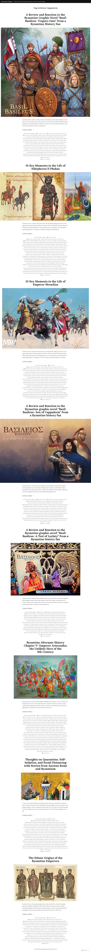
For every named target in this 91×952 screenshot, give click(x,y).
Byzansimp (26, 140)
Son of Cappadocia (34, 520)
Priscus (39, 391)
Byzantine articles (52, 133)
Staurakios (59, 846)
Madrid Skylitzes (40, 152)
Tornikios (48, 521)
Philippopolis (43, 154)
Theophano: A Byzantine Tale (56, 155)
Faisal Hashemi (40, 734)
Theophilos (36, 941)
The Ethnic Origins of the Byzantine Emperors (45, 859)
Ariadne (65, 135)
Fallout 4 (64, 831)
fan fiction (46, 734)
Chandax (59, 254)
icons (64, 737)
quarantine (40, 842)
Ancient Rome (36, 824)
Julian (44, 836)
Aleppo (40, 240)
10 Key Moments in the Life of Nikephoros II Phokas (45, 167)
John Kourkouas (54, 261)
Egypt (61, 380)
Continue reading (27, 130)
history (43, 150)
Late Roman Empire (26, 387)
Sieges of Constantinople (43, 746)
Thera (64, 748)
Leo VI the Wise (34, 263)
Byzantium (64, 147)
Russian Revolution (26, 846)
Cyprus (65, 256)
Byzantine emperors (53, 142)
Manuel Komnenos (48, 152)
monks (51, 839)
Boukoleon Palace (43, 244)
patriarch (38, 744)
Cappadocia (27, 148)
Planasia (54, 841)
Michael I (58, 837)
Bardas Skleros (50, 137)
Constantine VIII (47, 148)
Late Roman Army (59, 385)
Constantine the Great (45, 926)
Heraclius (50, 382)
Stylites (63, 846)
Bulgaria (45, 138)
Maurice (41, 387)
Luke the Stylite (52, 514)
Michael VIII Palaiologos (38, 839)
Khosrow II (46, 385)
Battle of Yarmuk (46, 370)
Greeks (54, 259)
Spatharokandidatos (55, 271)
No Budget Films (36, 154)
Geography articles (42, 919)
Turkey (48, 157)
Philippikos (42, 744)
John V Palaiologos (63, 834)
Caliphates (46, 379)
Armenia (31, 242)
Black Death (63, 825)
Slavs (54, 396)
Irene (49, 832)
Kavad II (64, 384)
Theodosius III (47, 748)
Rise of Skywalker (47, 842)
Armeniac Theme (26, 720)
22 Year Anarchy (28, 717)
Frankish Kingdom (53, 734)
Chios (51, 511)
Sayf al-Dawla (32, 271)
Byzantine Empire (63, 142)
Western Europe (49, 751)
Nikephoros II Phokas (46, 264)
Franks (59, 734)
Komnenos (56, 627)
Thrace (64, 155)
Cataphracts (54, 254)
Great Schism (31, 735)
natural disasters (55, 742)
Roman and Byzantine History (60, 154)
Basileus (41, 138)
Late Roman (52, 385)
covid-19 (38, 831)
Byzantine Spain (50, 375)
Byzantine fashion (37, 143)
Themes (41, 748)
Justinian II (50, 739)
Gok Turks (37, 382)
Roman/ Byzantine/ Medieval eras (55, 239)
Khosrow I (41, 385)
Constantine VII (25, 256)
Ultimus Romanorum (53, 273)
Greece (39, 150)
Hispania (27, 737)
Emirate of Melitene (61, 257)
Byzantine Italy (63, 249)
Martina (37, 387)
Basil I (24, 244)
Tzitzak (46, 749)
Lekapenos (45, 514)
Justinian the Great (57, 384)
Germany (35, 259)
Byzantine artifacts (35, 372)
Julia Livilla (25, 836)
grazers (33, 832)
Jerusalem (29, 384)
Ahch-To (54, 822)
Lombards (34, 741)
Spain (53, 746)
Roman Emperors (62, 268)
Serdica (35, 155)
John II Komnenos (26, 834)
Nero (55, 839)
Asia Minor (29, 137)
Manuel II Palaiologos (29, 936)
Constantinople (54, 148)
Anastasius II (38, 718)
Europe (35, 150)
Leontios (29, 741)
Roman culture (55, 268)
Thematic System (39, 273)
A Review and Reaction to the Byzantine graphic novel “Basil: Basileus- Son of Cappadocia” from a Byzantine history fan (45, 410)
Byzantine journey (36, 145)
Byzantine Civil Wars (27, 142)
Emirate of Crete (53, 257)
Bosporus (53, 370)
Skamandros (50, 396)
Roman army (40, 268)
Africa (41, 368)
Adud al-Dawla (42, 135)
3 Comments (46, 753)
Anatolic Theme (45, 718)
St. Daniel (44, 846)
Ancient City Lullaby (51, 240)
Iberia (25, 384)
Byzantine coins (28, 247)
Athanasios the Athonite (44, 242)
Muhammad (64, 387)
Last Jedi (53, 836)
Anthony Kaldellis (51, 613)
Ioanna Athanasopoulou (57, 150)
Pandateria (40, 841)
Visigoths (63, 749)
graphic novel (52, 625)
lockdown (46, 837)
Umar (59, 397)
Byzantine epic (29, 143)
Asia (26, 137)
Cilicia (63, 254)
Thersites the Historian (30, 749)
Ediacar (56, 513)
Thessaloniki (43, 521)
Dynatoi (25, 257)
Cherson (34, 729)
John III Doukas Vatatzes (36, 834)
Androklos (51, 718)
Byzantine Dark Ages (27, 724)
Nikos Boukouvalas (35, 518)
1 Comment (46, 943)
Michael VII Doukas (28, 839)
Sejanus (33, 846)
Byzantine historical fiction (58, 143)
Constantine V (37, 730)
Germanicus (28, 832)
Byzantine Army (48, 140)
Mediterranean (34, 742)
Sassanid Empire (59, 394)
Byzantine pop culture (53, 145)
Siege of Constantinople (41, 396)
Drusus (46, 831)
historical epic (32, 737)
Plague (50, 841)
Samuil (32, 155)
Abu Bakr (38, 368)
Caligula (65, 827)
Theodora (25, 848)
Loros (38, 741)
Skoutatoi (48, 271)
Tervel (65, 746)
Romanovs (49, 844)
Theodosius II (30, 848)
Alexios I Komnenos (28, 824)
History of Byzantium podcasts (30, 627)
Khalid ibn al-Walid (30, 385)
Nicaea (57, 839)
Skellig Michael (38, 846)
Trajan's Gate (43, 157)
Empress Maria (62, 732)
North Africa (38, 389)
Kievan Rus (63, 261)
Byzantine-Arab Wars (30, 254)
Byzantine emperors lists (41, 239)
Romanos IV (35, 940)
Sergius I (24, 396)
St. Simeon (49, 846)
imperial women (34, 739)
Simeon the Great (42, 271)
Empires (65, 928)
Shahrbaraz (32, 396)
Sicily (36, 271)
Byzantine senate (54, 251)
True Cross (45, 397)
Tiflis (35, 397)
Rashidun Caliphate (46, 391)
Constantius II (27, 831)
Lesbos (37, 837)
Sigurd (39, 155)
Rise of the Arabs (59, 391)
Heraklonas (64, 382)
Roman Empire (27, 155)
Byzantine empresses (28, 249)
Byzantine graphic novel (46, 143)
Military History (47, 742)
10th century (27, 135)
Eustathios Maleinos (62, 513)
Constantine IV (30, 730)
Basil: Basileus (36, 138)
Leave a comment (46, 159)
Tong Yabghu (39, 397)
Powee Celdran (49, 154)
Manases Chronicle (51, 741)
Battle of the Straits (34, 244)
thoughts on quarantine (44, 848)
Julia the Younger (39, 836)
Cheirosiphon (47, 511)
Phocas (28, 391)
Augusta (45, 720)
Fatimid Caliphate (28, 259)
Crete (62, 256)
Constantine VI (46, 829)
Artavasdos (33, 720)
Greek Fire (43, 259)
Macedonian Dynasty (31, 152)
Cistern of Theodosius (50, 729)
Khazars (37, 385)
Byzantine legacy (44, 145)
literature (42, 837)
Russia (56, 844)
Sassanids (65, 394)
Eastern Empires (52, 730)
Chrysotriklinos (39, 148)
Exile (60, 831)
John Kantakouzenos (54, 834)
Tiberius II (31, 397)
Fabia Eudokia (26, 382)
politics (39, 631)
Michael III (63, 837)
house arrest (38, 832)
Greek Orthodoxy (48, 735)
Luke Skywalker (52, 837)
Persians (59, 389)
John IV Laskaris (45, 834)
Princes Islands (34, 842)
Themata (25, 273)
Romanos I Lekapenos (47, 269)
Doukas (42, 928)
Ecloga (46, 732)
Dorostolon (57, 624)
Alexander (44, 240)
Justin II (38, 384)
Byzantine (31, 140)
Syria (66, 271)
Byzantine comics (36, 142)
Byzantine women (49, 377)
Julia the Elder (31, 836)
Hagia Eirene (59, 735)
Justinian (43, 384)
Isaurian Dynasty (42, 739)
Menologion (38, 516)
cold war (57, 729)
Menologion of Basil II (58, 152)
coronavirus (33, 831)
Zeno (41, 849)
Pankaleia (42, 518)
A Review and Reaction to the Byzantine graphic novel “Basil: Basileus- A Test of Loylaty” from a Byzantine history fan (45, 534)
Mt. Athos (39, 264)
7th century (33, 368)
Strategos (57, 746)
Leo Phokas (28, 263)
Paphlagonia (48, 938)
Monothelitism (58, 387)
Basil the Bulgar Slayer (28, 138)
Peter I (39, 266)
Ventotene (65, 848)
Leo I (62, 836)
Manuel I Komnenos (58, 935)
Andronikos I (64, 921)
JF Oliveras (34, 384)
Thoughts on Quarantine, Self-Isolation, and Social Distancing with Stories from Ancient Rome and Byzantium (45, 764)
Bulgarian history (59, 138)
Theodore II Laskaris (63, 940)
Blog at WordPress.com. (51, 949)
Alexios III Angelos (51, 921)
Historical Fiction (39, 737)
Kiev (59, 261)
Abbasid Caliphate (34, 135)
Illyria (53, 929)
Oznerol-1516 (35, 266)
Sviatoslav (62, 271)
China (37, 729)
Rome (34, 394)
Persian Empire (53, 389)
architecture (60, 718)
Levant (33, 387)
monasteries (47, 839)
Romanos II (55, 269)
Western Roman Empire (54, 941)
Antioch (24, 242)
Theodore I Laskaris (53, 940)
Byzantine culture (45, 142)
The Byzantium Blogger (6, 1)
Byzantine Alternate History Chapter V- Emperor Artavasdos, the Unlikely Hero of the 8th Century (45, 647)
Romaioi (59, 266)
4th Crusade (29, 822)
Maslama (64, 741)
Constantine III (64, 379)
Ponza (57, 841)
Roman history (34, 269)
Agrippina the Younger (47, 822)
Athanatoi (31, 615)
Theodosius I (30, 941)
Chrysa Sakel (33, 148)
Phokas (43, 266)
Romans (60, 269)
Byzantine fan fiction (62, 724)
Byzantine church (62, 140)
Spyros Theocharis (45, 155)
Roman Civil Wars (47, 268)
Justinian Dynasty (49, 384)
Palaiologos (42, 938)
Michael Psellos (34, 629)
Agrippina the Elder (37, 822)
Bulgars (65, 138)
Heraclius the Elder (57, 382)
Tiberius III (41, 749)
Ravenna (63, 744)
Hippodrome (62, 625)
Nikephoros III (26, 841)
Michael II (41, 936)
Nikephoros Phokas (55, 264)
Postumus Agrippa (63, 841)
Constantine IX (36, 926)
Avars (29, 370)
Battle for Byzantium (47, 504)
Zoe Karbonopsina (62, 273)
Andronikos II (43, 824)
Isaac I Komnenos (62, 929)
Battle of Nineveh (38, 370)
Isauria (31, 931)
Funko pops (63, 734)
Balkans (38, 137)
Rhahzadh (53, 391)
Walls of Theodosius (41, 751)
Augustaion (35, 615)
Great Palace (29, 514)
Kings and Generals (62, 739)
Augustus (49, 720)
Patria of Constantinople (31, 631)
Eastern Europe (61, 148)
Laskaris (28, 935)
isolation (52, 832)
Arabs (61, 135)
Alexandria (45, 368)
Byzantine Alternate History (51, 715)
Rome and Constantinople (42, 394)
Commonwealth (39, 829)
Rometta (64, 269)
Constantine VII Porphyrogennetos (38, 256)
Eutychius (29, 734)
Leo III (25, 741)
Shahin (28, 396)
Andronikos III (49, 824)
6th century (27, 368)
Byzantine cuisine (54, 722)
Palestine (44, 389)
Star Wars (54, 846)
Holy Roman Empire (28, 261)
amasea (24, 718)
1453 (25, 921)
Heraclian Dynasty (44, 382)
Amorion (34, 718)
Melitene (62, 263)
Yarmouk (63, 397)
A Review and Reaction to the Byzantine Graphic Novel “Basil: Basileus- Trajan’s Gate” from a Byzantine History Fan (45, 19)
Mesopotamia (25, 264)
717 (32, 717)
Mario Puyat (59, 741)
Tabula (41, 632)
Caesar (47, 727)
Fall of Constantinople (39, 929)
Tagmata (61, 746)
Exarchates (34, 734)
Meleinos (58, 263)
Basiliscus (58, 825)
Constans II (57, 379)
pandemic (46, 841)
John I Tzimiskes (46, 261)
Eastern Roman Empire (28, 150)
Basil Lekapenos (61, 137)
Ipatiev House (44, 832)
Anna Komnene (62, 824)
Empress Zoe (27, 929)
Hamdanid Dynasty (61, 259)
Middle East (40, 629)
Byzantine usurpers (39, 147)
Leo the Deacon (63, 627)
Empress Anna (56, 732)
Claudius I (33, 829)
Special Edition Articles (61, 133)
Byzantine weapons (57, 147)
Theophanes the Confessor (56, 748)
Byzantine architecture (39, 140)
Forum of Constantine (44, 625)
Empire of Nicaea (59, 928)
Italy (42, 261)
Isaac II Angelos (25, 931)
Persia (47, 389)
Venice (58, 749)
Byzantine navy (35, 251)
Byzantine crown (36, 247)
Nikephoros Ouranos (27, 154)
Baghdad (34, 137)
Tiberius (52, 848)
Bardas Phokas (43, 137)
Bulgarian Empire (51, 138)
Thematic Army (31, 273)
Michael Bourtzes (32, 264)
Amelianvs (47, 135)
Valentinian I (45, 941)
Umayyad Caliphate (52, 749)
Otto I (30, 266)
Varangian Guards (42, 634)
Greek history (50, 259)
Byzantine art (55, 140)
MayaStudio (45, 387)
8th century (42, 717)
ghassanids (31, 382)
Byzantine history (28, 145)
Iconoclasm (60, 737)
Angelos (37, 923)
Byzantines (37, 254)
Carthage (57, 727)
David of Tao (40, 513)
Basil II (55, 137)
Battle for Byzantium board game (60, 504)
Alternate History (63, 717)
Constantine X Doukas (28, 928)
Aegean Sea (55, 717)
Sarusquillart (25, 271)
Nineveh (26, 389)
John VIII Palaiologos (46, 933)
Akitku (35, 501)
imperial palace (48, 150)
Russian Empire (61, 844)
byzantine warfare (48, 147)
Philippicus (63, 389)
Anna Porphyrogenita (55, 135)
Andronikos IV (56, 824)
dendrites (42, 831)
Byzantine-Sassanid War (28, 379)
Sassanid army (52, 394)
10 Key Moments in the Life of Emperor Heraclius (45, 283)
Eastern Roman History (43, 257)
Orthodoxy (32, 744)
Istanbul (65, 150)
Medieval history (27, 742)
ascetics (31, 825)
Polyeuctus (47, 266)
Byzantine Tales (62, 145)
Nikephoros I (62, 839)
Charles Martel (28, 729)
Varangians (49, 634)
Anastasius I (57, 921)
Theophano (45, 273)
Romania (40, 269)
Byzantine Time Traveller (29, 147)
